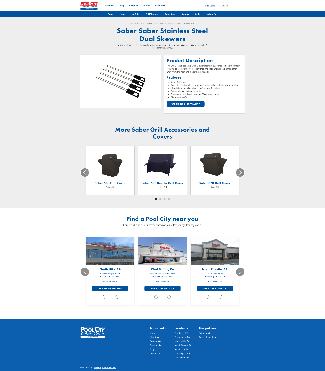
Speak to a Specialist (185, 104)
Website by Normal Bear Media (105, 368)
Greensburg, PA (182, 337)
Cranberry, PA (181, 333)
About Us (133, 5)
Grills (197, 14)
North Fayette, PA (215, 269)
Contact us (155, 353)
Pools (110, 14)
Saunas (185, 14)
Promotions (160, 5)
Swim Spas (170, 14)
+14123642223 (110, 281)
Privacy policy (205, 333)
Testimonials (156, 345)
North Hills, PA (110, 269)
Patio (122, 14)
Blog (122, 5)
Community (155, 341)
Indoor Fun (211, 14)
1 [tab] (156, 199)
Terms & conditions (208, 337)
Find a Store (209, 5)
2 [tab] (160, 199)
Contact (146, 5)
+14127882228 (215, 281)
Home (153, 333)
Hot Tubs (135, 14)
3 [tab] (165, 199)
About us (154, 337)
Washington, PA (182, 353)
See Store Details (110, 288)
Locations (110, 5)
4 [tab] (169, 199)
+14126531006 (162, 281)
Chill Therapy (152, 14)
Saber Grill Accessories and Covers (149, 23)
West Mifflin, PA (162, 269)
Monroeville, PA (182, 341)
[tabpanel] (110, 170)
